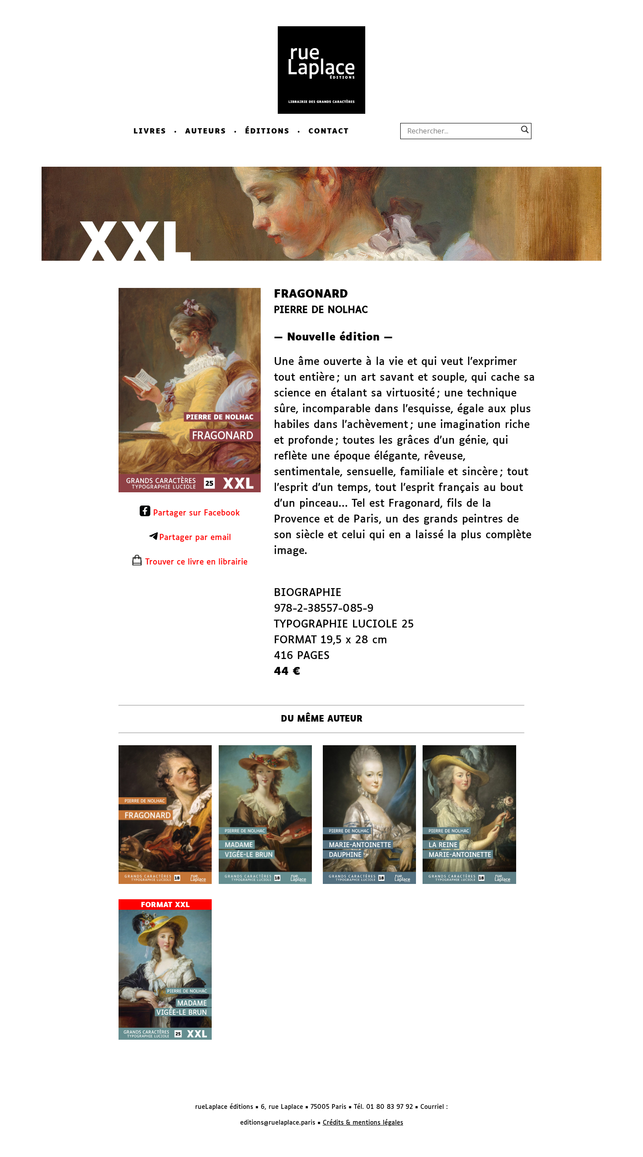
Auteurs (205, 131)
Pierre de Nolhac (321, 310)
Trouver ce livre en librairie (195, 562)
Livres (149, 131)
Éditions (267, 131)
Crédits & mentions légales (363, 1123)
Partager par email (195, 538)
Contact (328, 131)
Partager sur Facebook (195, 513)
